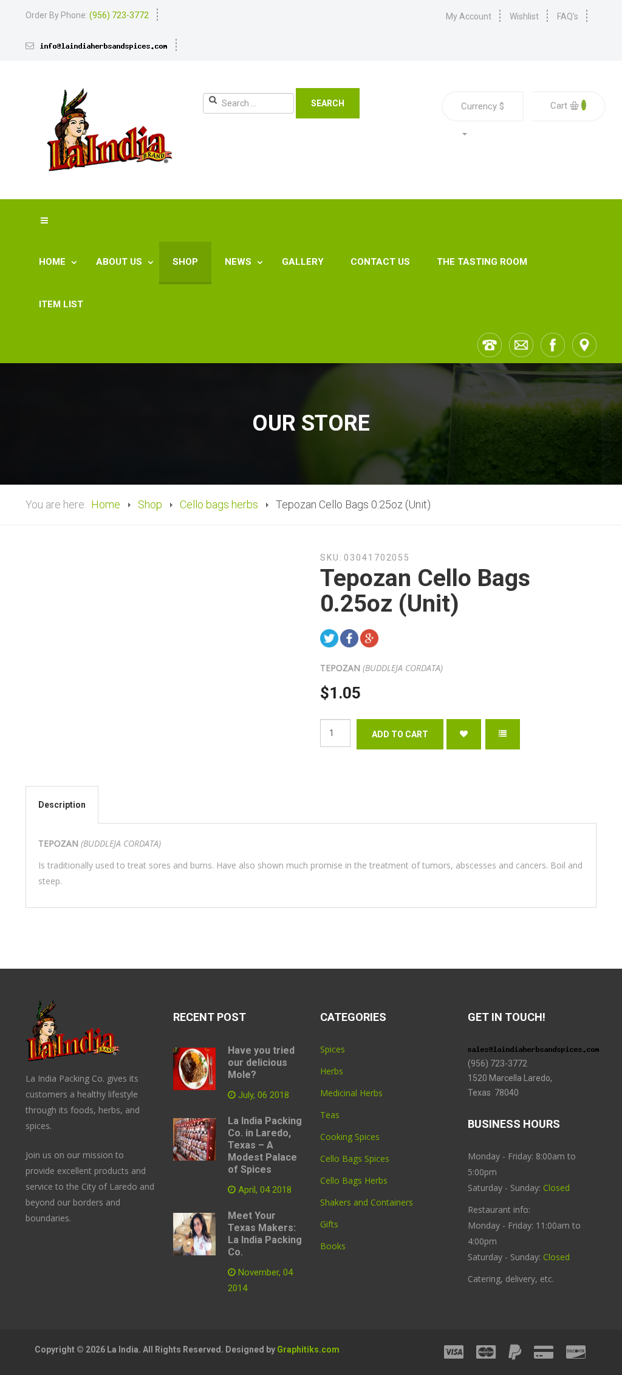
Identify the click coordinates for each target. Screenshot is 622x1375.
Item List (61, 304)
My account (468, 16)
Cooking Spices (350, 1136)
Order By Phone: (87, 15)
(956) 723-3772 (497, 1063)
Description (62, 805)
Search (327, 103)
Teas (330, 1115)
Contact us (380, 261)
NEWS (239, 261)
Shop (185, 261)
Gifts (329, 1224)
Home (53, 261)
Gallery (303, 261)
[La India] (108, 130)
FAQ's (567, 16)
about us (120, 261)
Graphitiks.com (308, 1349)
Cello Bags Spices (354, 1158)
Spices (332, 1049)
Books (333, 1246)
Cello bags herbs (219, 504)
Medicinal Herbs (351, 1093)
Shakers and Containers (366, 1202)
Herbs (331, 1071)
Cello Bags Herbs (354, 1180)
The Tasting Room (482, 261)
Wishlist (524, 16)
